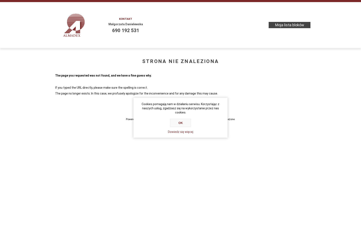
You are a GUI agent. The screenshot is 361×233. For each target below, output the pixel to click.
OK (180, 123)
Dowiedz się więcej (180, 132)
